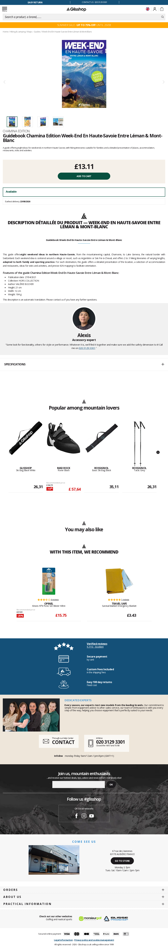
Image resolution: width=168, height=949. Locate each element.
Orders (10, 890)
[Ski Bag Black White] (26, 444)
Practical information (27, 904)
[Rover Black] (63, 444)
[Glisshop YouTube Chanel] (91, 816)
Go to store (122, 860)
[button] (84, 364)
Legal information (63, 940)
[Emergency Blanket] (119, 581)
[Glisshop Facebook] (76, 816)
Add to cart (84, 176)
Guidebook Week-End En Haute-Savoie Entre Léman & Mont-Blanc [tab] (84, 240)
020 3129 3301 (87, 348)
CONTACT (63, 742)
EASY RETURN (35, 2)
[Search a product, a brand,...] (162, 17)
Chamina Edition (16, 131)
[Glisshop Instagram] (84, 816)
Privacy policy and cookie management (94, 940)
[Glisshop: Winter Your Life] (76, 9)
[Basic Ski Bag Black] (101, 444)
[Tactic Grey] (139, 444)
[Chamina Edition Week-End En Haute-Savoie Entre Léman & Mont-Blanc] (84, 73)
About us (12, 897)
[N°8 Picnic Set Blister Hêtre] (49, 581)
